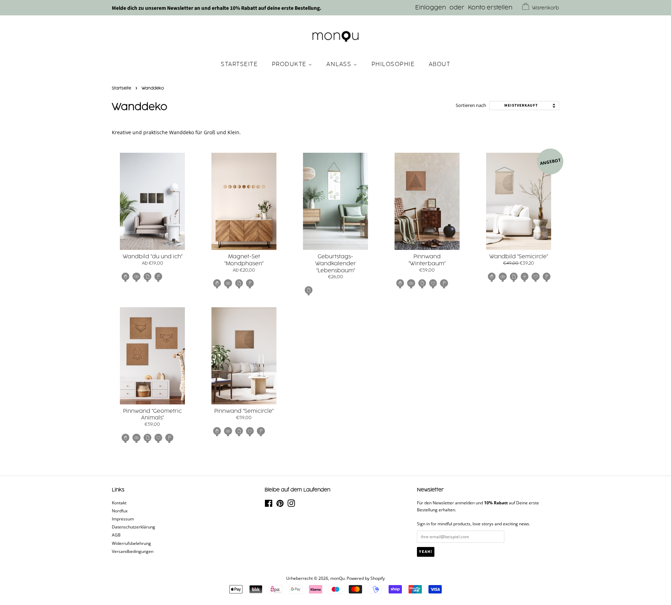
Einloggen (430, 7)
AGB (116, 535)
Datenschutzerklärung (133, 527)
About (439, 64)
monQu (337, 578)
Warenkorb (545, 8)
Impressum (123, 518)
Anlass (339, 64)
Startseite (239, 64)
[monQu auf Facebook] (269, 504)
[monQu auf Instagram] (291, 504)
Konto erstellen (490, 7)
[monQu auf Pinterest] (280, 504)
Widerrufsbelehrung (131, 543)
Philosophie (393, 64)
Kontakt (119, 502)
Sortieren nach (471, 105)
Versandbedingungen (132, 551)
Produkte (290, 64)
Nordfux (120, 510)
